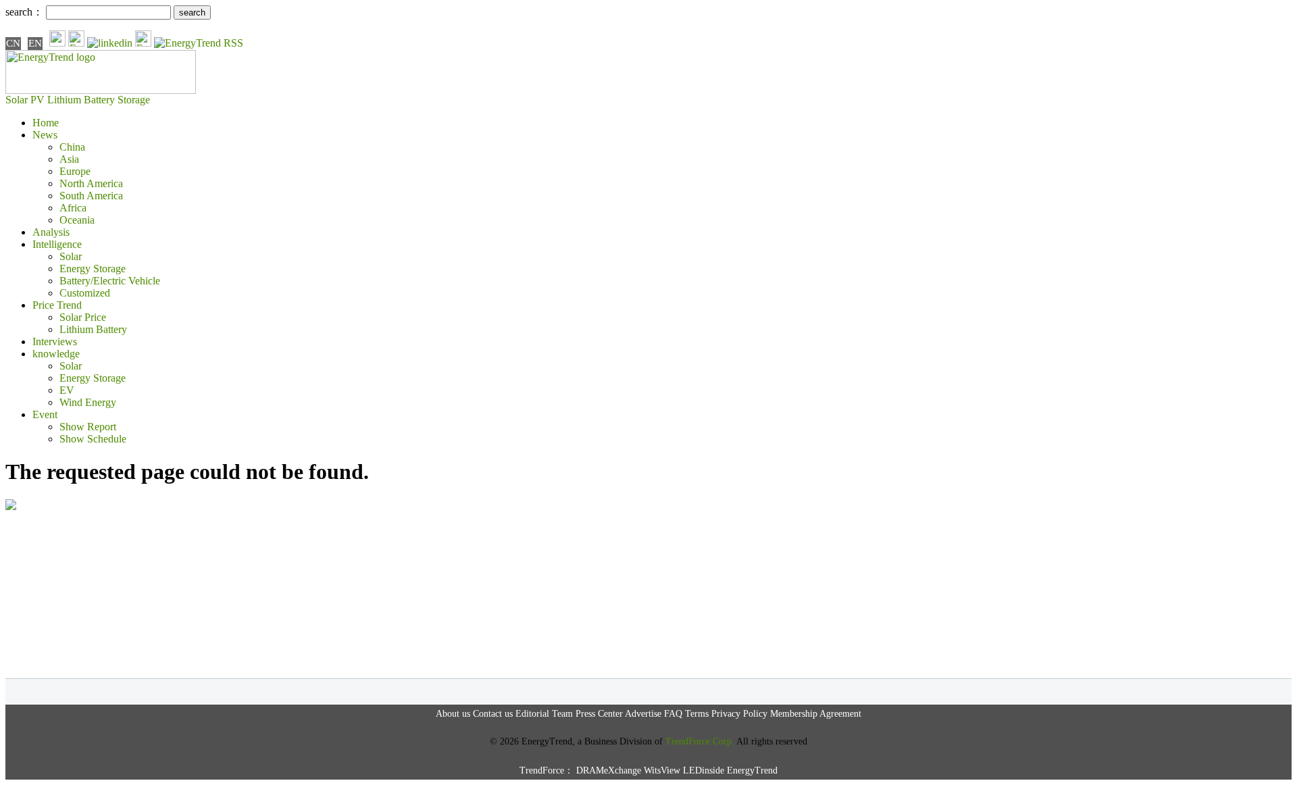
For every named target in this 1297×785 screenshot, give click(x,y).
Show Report (87, 426)
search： (24, 12)
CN (13, 43)
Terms (697, 714)
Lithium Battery (81, 99)
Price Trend (57, 305)
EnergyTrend (752, 770)
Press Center (599, 714)
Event (44, 414)
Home (45, 122)
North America (91, 183)
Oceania (77, 220)
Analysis (51, 232)
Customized (84, 293)
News (44, 135)
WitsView (662, 770)
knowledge (56, 353)
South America (91, 195)
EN (35, 43)
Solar (70, 256)
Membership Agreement (815, 714)
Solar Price (82, 317)
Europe (75, 171)
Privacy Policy (739, 714)
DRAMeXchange (608, 770)
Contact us (493, 714)
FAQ (673, 714)
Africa (72, 207)
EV (66, 390)
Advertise (643, 714)
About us (453, 714)
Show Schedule (92, 439)
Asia (69, 159)
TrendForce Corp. (699, 741)
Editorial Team (544, 714)
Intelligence (57, 244)
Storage (134, 99)
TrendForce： (546, 770)
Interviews (54, 341)
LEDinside (703, 770)
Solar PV (25, 99)
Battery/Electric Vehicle (109, 280)
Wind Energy (87, 402)
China (72, 147)
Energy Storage (92, 268)
